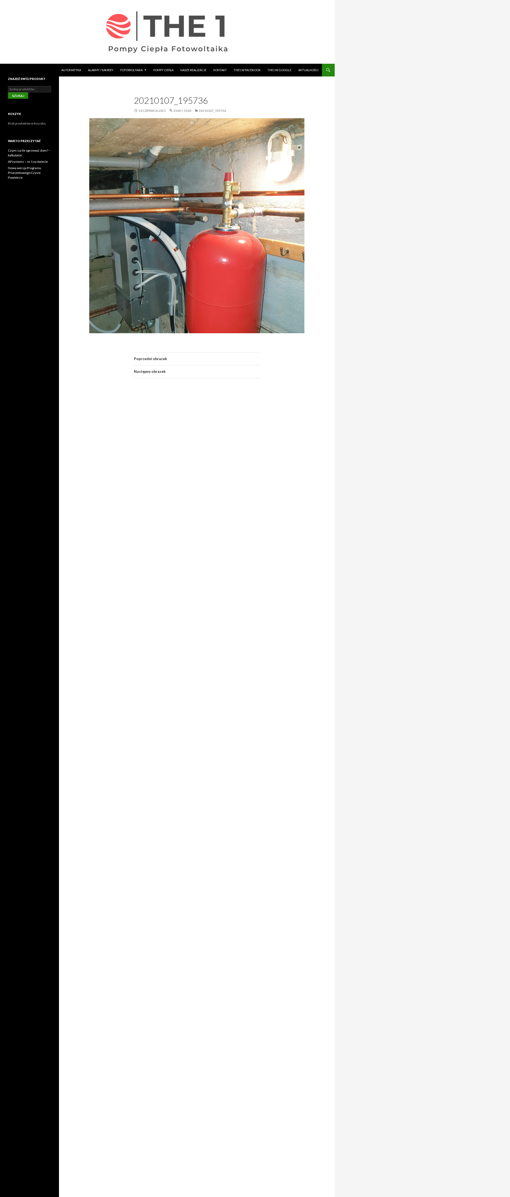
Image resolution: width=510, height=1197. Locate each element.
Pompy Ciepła (163, 70)
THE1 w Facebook (247, 70)
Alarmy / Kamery (100, 70)
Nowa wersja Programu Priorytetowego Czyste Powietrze (24, 172)
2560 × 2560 (182, 111)
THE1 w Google (279, 70)
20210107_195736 (212, 111)
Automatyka (71, 70)
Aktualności (308, 70)
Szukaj (18, 96)
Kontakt (220, 70)
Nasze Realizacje (193, 70)
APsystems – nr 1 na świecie (28, 162)
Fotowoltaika (131, 70)
